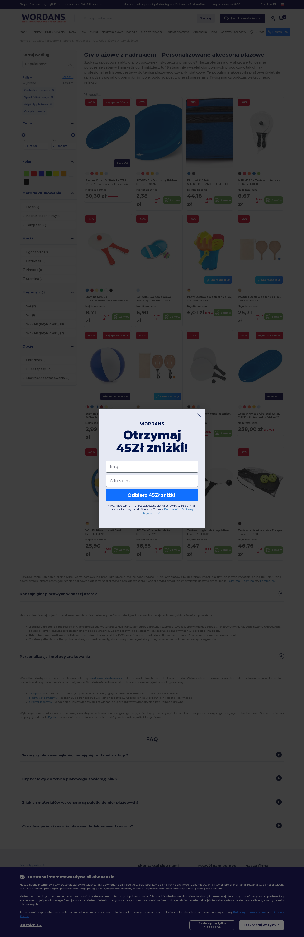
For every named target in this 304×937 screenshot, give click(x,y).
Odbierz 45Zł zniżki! (152, 495)
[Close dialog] (199, 415)
